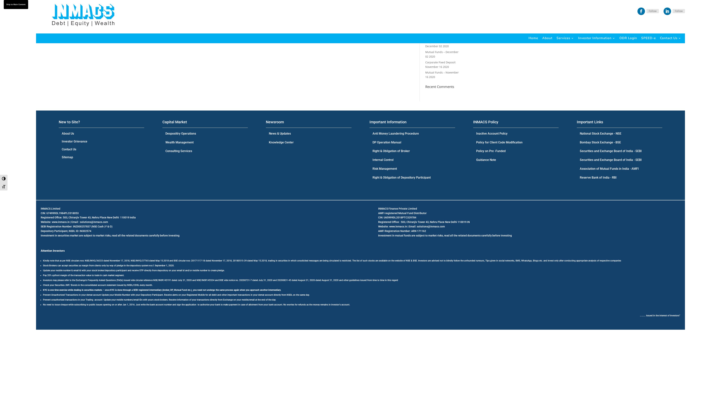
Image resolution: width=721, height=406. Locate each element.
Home (533, 38)
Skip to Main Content (16, 4)
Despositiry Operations (180, 133)
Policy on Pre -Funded (491, 151)
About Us (68, 133)
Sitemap (67, 157)
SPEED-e (648, 38)
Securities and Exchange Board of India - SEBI (611, 151)
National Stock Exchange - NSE (600, 133)
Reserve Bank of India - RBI (598, 177)
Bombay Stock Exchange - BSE (600, 142)
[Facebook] (641, 11)
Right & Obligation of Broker (391, 151)
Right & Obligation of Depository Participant (402, 177)
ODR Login (628, 38)
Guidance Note (486, 160)
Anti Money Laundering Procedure (396, 133)
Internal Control (383, 160)
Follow (653, 11)
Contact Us (668, 38)
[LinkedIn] (667, 11)
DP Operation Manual (387, 142)
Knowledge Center (281, 142)
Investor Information (595, 38)
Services (563, 38)
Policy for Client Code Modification (499, 142)
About (547, 38)
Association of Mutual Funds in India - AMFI (609, 168)
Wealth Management (179, 142)
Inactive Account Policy (492, 133)
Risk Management (385, 168)
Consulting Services (178, 151)
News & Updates (280, 133)
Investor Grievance (74, 141)
